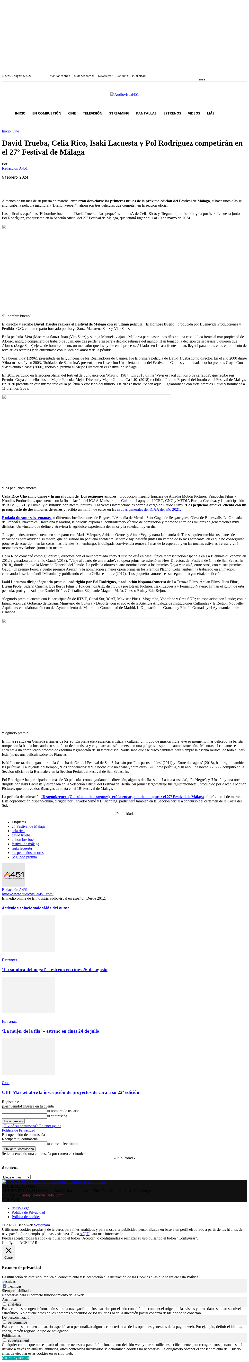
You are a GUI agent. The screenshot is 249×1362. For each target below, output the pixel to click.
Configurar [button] (10, 1242)
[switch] (4, 1304)
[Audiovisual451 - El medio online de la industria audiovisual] (124, 97)
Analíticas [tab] (9, 1299)
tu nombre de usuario (63, 1111)
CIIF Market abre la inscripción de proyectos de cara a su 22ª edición (70, 1092)
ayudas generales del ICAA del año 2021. (149, 509)
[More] (115, 185)
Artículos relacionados (23, 908)
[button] (241, 113)
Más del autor (56, 908)
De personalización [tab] (16, 1317)
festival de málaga (25, 844)
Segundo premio (24, 857)
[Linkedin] (212, 73)
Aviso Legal (21, 1208)
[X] (27, 185)
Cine (15, 131)
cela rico (18, 831)
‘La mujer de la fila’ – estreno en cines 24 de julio (50, 1031)
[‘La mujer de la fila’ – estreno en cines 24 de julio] (28, 1017)
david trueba (21, 835)
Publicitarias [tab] (11, 1335)
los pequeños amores (28, 853)
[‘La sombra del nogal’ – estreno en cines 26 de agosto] (28, 955)
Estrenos (9, 960)
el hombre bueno (24, 839)
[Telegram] (97, 185)
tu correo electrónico (62, 1144)
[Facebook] (201, 73)
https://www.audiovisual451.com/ (27, 894)
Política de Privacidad (18, 1130)
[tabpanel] (124, 1295)
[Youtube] (223, 73)
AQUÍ (84, 1234)
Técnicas (14, 1286)
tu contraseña (57, 1116)
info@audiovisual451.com (43, 1195)
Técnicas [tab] (9, 1281)
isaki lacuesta (22, 848)
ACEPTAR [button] (28, 1242)
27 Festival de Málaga (28, 826)
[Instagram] (206, 73)
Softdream (42, 1225)
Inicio (6, 131)
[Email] (80, 185)
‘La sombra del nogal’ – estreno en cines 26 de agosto (54, 969)
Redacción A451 (15, 168)
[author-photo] (13, 885)
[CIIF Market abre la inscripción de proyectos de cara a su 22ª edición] (28, 1078)
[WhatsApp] (45, 185)
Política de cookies (26, 1217)
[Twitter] (217, 73)
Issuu (202, 79)
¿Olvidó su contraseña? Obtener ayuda (31, 1126)
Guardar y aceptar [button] (15, 1358)
